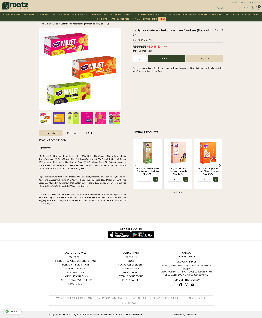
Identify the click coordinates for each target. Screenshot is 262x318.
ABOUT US (233, 3)
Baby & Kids (95, 14)
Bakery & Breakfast (112, 14)
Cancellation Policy (75, 276)
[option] (148, 163)
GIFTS (243, 3)
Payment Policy (75, 268)
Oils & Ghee (83, 14)
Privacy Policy (131, 272)
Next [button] (220, 165)
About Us (131, 257)
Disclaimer (138, 314)
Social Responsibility (131, 264)
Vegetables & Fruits (12, 14)
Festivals (136, 19)
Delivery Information (75, 264)
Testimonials (131, 268)
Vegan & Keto (215, 14)
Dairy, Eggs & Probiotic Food (37, 14)
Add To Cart (166, 58)
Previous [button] (135, 165)
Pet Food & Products (119, 19)
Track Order (75, 283)
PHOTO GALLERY (131, 280)
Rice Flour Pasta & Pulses (64, 14)
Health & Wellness (250, 14)
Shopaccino (190, 314)
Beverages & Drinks (198, 14)
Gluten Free (129, 14)
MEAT (154, 19)
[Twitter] (186, 285)
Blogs (131, 260)
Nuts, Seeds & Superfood (148, 14)
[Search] (240, 8)
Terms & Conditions (131, 276)
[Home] (15, 6)
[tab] (50, 133)
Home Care (102, 19)
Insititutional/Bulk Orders (75, 280)
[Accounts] (252, 8)
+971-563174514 (186, 256)
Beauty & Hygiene (232, 14)
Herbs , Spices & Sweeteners (174, 14)
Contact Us (76, 257)
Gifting (146, 19)
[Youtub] (192, 285)
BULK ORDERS (254, 3)
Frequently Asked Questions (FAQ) (75, 260)
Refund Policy (75, 272)
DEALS (162, 19)
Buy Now (204, 58)
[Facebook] (180, 285)
